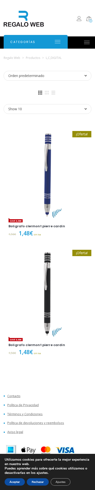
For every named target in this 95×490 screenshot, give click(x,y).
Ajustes (61, 482)
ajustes (42, 473)
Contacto (13, 396)
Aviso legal (15, 432)
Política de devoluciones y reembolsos (35, 423)
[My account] (79, 19)
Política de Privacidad (23, 405)
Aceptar (15, 482)
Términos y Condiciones (25, 414)
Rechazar (38, 482)
